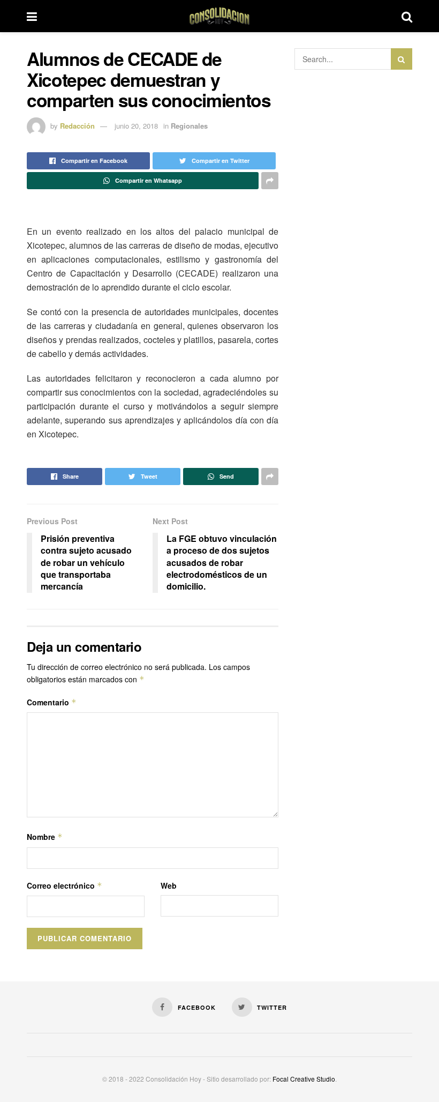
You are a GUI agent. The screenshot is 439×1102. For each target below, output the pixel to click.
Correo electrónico (64, 885)
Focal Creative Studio (304, 1078)
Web (169, 885)
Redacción (77, 126)
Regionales (189, 126)
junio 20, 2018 (136, 126)
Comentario (52, 702)
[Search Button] (401, 59)
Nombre (45, 836)
